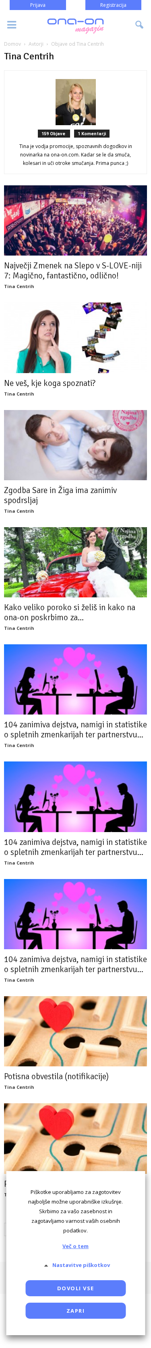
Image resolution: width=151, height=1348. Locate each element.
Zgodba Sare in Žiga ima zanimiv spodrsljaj (60, 495)
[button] (139, 25)
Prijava (38, 5)
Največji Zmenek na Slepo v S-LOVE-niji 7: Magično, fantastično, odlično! (73, 270)
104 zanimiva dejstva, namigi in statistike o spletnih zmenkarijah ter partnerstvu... (75, 729)
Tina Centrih (19, 286)
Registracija (113, 5)
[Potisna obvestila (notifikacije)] (75, 1031)
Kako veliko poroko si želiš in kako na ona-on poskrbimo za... (69, 612)
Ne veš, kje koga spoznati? (49, 383)
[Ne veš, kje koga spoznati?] (75, 337)
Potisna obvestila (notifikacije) (56, 1076)
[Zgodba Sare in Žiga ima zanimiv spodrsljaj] (75, 445)
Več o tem (75, 1246)
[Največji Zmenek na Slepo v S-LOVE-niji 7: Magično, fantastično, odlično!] (75, 220)
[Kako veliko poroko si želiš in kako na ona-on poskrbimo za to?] (75, 562)
